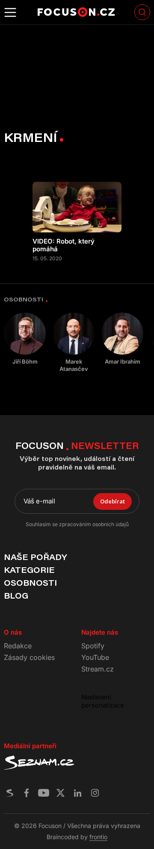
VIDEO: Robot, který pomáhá (64, 245)
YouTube (95, 657)
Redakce (18, 645)
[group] (25, 339)
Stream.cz (97, 669)
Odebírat (112, 501)
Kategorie (29, 570)
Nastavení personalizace (102, 701)
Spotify (92, 645)
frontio (98, 836)
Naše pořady (35, 557)
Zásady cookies (29, 657)
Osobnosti (30, 583)
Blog (16, 595)
